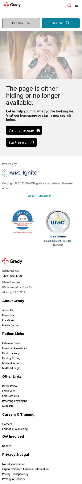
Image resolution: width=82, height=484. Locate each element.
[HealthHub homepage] (23, 5)
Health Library (10, 353)
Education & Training (15, 429)
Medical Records (12, 363)
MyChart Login (11, 368)
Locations (8, 320)
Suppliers (8, 405)
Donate (6, 446)
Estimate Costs (11, 343)
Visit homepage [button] (21, 130)
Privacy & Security (13, 479)
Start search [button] (18, 142)
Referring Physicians (14, 400)
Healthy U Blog (11, 358)
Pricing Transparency (15, 474)
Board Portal (9, 386)
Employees (8, 391)
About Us (7, 310)
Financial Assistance (14, 348)
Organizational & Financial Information (25, 469)
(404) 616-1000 (12, 275)
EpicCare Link (10, 396)
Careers (7, 424)
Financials (8, 315)
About (31, 195)
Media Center (10, 325)
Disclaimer (45, 195)
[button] (77, 5)
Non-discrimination (13, 464)
